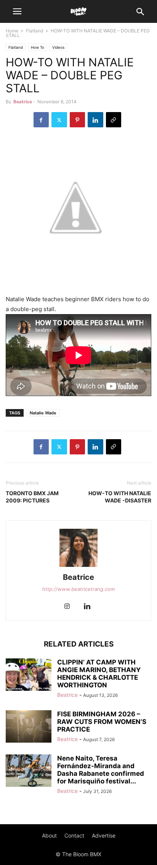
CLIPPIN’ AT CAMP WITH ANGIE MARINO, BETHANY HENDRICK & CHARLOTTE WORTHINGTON (99, 673)
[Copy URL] (113, 119)
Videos (58, 47)
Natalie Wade (43, 413)
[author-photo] (78, 566)
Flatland (34, 31)
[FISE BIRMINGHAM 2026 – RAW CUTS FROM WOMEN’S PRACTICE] (28, 727)
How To (37, 47)
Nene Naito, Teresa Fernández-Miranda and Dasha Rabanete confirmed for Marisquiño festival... (100, 769)
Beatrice (22, 101)
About (49, 835)
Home (12, 31)
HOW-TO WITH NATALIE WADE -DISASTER (119, 497)
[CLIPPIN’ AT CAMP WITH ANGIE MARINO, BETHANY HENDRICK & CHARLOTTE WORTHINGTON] (28, 675)
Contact (74, 835)
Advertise (103, 835)
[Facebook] (41, 119)
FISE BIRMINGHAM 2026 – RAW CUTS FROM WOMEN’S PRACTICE (101, 721)
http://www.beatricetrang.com (78, 589)
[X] (59, 119)
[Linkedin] (95, 119)
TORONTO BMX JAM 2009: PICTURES (32, 497)
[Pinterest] (77, 119)
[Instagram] (67, 606)
